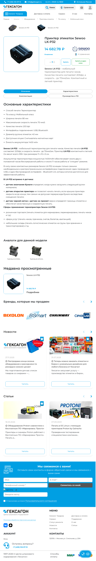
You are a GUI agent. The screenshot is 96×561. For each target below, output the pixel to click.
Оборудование (29, 19)
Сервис (62, 14)
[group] (14, 252)
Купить (65, 62)
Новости (10, 331)
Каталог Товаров (56, 516)
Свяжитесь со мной (70, 485)
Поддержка (76, 519)
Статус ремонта (56, 522)
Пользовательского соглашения (41, 501)
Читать (25, 384)
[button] (84, 301)
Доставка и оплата (42, 14)
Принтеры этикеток (46, 19)
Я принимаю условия (31, 501)
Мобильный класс (77, 19)
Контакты (88, 14)
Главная (6, 19)
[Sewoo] (81, 49)
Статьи (9, 396)
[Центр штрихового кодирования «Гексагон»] (13, 7)
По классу (62, 19)
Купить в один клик (80, 62)
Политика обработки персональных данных (20, 520)
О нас (74, 14)
